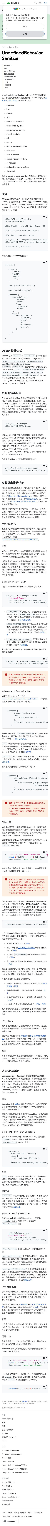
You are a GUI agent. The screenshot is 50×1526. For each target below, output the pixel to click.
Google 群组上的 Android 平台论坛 (15, 1465)
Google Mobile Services (10, 1497)
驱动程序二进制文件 (9, 1437)
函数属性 (24, 1036)
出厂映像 (5, 1433)
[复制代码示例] (46, 216)
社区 (15, 1513)
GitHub (4, 1441)
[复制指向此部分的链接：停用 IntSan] (15, 1021)
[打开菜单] (3, 3)
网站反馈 (6, 1516)
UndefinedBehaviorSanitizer (20, 496)
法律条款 (23, 1513)
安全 (16, 47)
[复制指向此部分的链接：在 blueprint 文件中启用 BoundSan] (37, 1132)
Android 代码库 (7, 1419)
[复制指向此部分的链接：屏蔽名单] (11, 1191)
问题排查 (23, 645)
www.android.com (9, 1493)
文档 (10, 47)
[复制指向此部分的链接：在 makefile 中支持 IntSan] (28, 582)
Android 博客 (7, 1458)
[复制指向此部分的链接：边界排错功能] (21, 1071)
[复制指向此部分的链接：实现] (9, 194)
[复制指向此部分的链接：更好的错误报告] (23, 393)
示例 (27, 943)
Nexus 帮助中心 (7, 1490)
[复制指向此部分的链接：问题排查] (13, 822)
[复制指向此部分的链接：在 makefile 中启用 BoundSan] (32, 1213)
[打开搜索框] (35, 2)
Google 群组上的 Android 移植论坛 (15, 1473)
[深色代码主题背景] (43, 216)
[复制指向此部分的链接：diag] (8, 1172)
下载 (3, 1426)
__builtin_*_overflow (26, 948)
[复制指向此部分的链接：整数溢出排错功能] (26, 483)
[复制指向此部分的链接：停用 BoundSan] (18, 1287)
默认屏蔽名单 (25, 620)
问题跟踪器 (6, 1504)
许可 (30, 1513)
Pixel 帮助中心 (7, 1486)
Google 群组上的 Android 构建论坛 (15, 1469)
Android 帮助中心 (8, 1482)
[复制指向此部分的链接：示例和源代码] (18, 524)
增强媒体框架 (31, 499)
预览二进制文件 (7, 1430)
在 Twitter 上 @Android (10, 1450)
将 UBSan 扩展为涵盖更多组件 (23, 501)
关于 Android (7, 1513)
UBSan (17, 1104)
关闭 (25, 26)
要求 (3, 1422)
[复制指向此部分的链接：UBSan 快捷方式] (24, 351)
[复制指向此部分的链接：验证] (9, 1051)
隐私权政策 (38, 1513)
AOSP (4, 47)
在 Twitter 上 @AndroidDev (12, 1454)
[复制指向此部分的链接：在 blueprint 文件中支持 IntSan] (33, 691)
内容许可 (25, 1401)
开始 (25, 34)
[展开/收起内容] (11, 65)
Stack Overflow (7, 1501)
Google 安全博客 (8, 1461)
